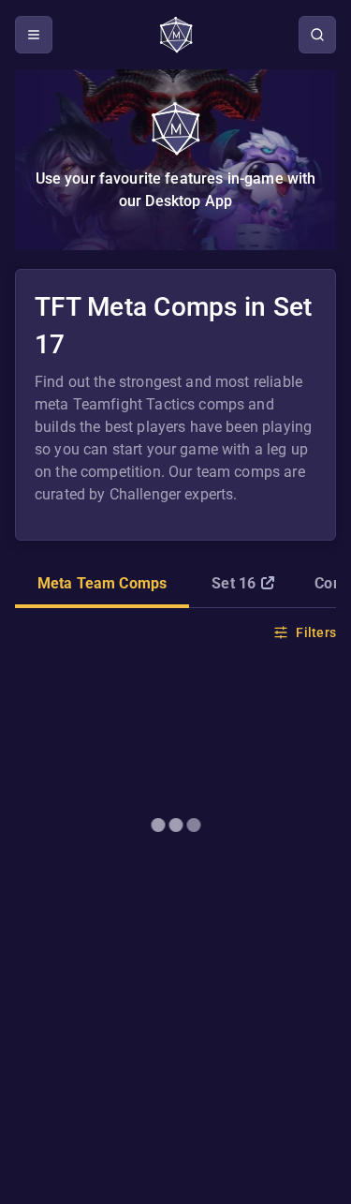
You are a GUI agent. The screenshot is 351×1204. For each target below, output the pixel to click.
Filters (316, 632)
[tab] (102, 585)
